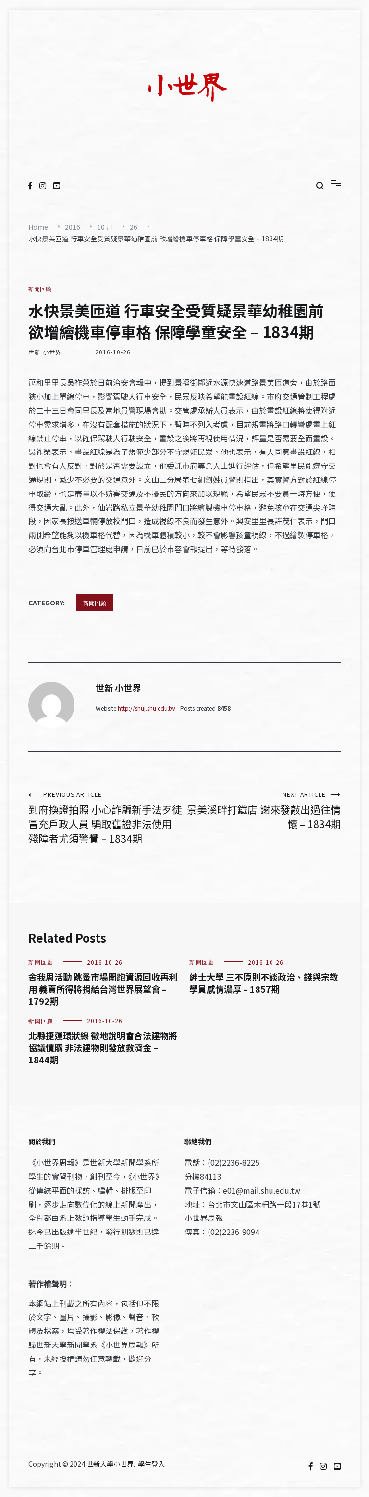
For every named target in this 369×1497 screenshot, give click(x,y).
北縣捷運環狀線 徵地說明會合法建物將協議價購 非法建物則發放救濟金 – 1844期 (102, 1047)
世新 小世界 (45, 352)
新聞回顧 (39, 289)
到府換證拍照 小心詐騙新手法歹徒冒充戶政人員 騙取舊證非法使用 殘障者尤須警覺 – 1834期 (105, 817)
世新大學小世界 (110, 1464)
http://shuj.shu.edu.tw (146, 708)
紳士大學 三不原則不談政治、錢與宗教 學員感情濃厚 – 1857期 (263, 982)
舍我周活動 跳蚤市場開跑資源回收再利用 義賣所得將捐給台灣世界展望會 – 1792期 (102, 988)
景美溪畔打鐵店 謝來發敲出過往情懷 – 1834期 (264, 810)
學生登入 (151, 1464)
